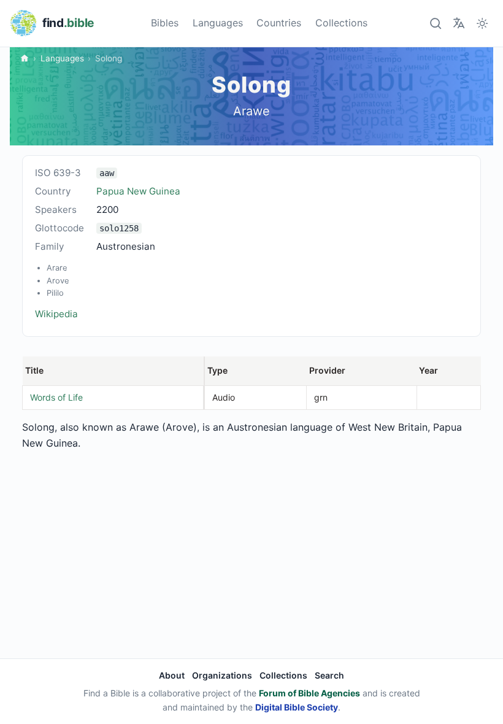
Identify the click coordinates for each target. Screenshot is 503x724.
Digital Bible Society (296, 707)
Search (329, 675)
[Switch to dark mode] (482, 23)
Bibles (165, 23)
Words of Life (56, 397)
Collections (341, 23)
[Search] (435, 23)
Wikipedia (56, 314)
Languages (218, 23)
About (172, 675)
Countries (278, 23)
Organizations (222, 675)
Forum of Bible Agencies (309, 693)
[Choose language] (458, 23)
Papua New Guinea (138, 191)
